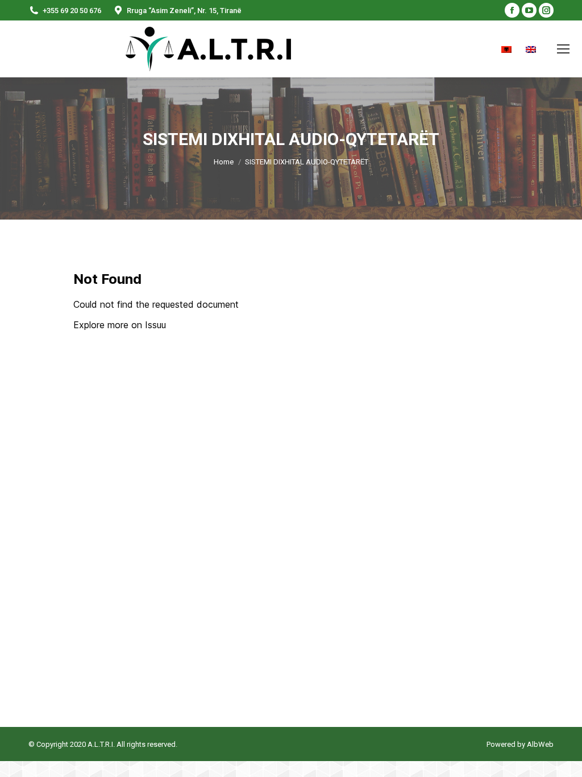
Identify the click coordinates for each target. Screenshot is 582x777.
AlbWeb (539, 744)
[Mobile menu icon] (563, 49)
